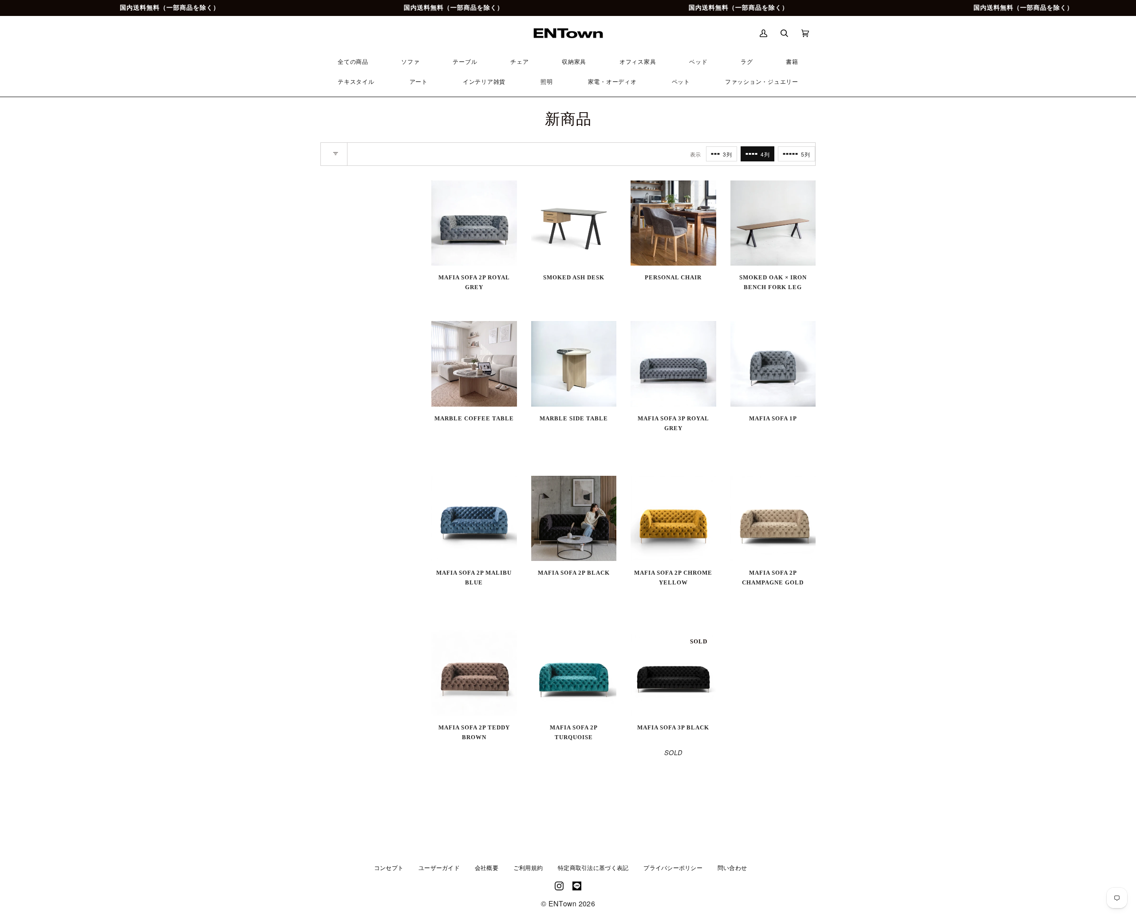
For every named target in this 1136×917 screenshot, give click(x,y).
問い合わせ (732, 868)
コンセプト (388, 868)
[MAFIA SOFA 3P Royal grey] (673, 364)
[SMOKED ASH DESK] (574, 223)
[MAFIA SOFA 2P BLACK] (574, 518)
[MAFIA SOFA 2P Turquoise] (574, 673)
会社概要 (486, 868)
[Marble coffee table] (474, 364)
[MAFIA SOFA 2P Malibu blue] (474, 518)
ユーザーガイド (439, 868)
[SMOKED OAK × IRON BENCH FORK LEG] (773, 223)
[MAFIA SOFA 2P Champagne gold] (773, 518)
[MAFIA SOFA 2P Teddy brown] (474, 673)
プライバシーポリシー (672, 868)
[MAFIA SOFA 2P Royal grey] (474, 223)
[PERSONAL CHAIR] (673, 223)
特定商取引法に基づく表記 (593, 868)
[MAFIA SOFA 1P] (773, 364)
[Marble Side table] (574, 364)
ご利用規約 (528, 868)
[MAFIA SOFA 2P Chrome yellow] (673, 518)
